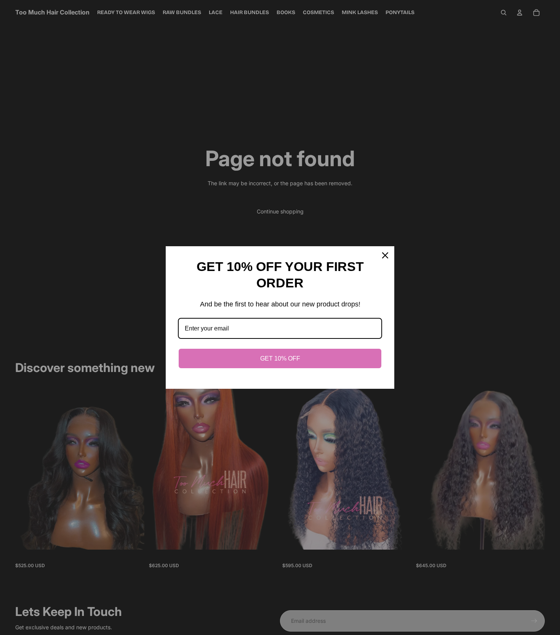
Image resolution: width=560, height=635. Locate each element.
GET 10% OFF (280, 358)
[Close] (385, 255)
